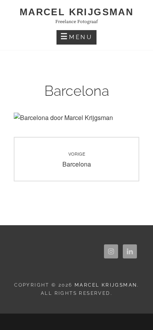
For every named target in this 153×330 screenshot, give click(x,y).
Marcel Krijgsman (76, 12)
